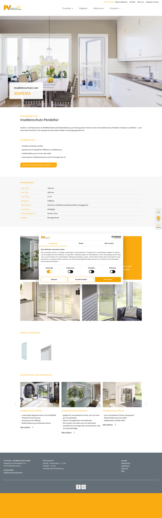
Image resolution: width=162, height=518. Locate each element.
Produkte (66, 8)
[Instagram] (83, 487)
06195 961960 (109, 2)
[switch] (70, 271)
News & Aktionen (121, 2)
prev (16, 405)
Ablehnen (54, 279)
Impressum (125, 466)
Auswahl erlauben (81, 279)
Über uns (140, 2)
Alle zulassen (108, 279)
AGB (122, 471)
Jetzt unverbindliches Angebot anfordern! (37, 165)
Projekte (114, 8)
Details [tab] (81, 243)
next (146, 405)
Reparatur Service (152, 2)
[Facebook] (78, 487)
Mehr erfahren (25, 427)
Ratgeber (83, 8)
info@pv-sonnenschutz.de (13, 472)
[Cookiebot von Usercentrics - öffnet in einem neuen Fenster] (113, 237)
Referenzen (99, 8)
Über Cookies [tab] (109, 243)
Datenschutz (125, 463)
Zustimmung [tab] (53, 243)
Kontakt (132, 2)
